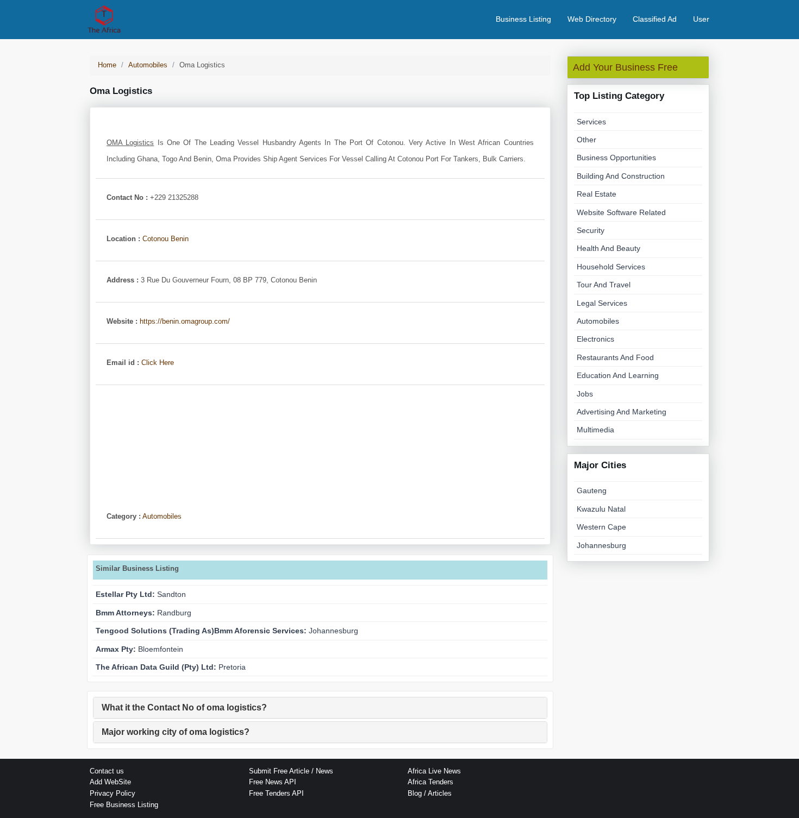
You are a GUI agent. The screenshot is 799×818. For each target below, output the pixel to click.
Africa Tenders (430, 782)
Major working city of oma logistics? (175, 732)
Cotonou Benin (165, 239)
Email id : (123, 362)
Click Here (157, 362)
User (701, 19)
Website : (122, 321)
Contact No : (127, 197)
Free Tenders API (276, 793)
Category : (124, 516)
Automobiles (162, 516)
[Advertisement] (320, 441)
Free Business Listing (124, 805)
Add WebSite (110, 782)
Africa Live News (434, 771)
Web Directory (591, 19)
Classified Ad (655, 19)
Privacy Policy (112, 793)
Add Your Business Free (625, 67)
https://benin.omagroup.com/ (185, 321)
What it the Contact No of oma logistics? (184, 707)
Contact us (107, 771)
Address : (123, 280)
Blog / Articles (430, 793)
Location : (123, 239)
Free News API (272, 782)
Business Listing (523, 19)
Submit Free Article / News (291, 771)
